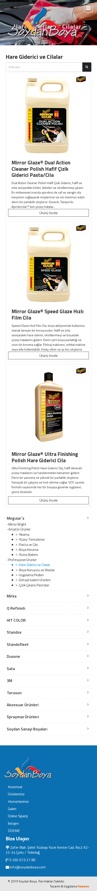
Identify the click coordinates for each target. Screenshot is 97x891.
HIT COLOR (16, 620)
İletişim (13, 823)
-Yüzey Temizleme (31, 539)
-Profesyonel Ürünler (22, 559)
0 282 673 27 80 (22, 860)
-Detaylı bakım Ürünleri (34, 580)
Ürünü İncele (48, 213)
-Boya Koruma (27, 549)
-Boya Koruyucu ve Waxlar (36, 570)
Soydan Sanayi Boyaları (27, 729)
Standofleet (18, 644)
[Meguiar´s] (81, 79)
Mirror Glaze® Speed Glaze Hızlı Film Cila (48, 314)
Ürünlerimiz (16, 794)
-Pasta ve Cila (27, 544)
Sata (11, 669)
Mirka (11, 596)
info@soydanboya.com (28, 867)
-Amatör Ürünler (19, 529)
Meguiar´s (15, 518)
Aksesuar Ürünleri (23, 705)
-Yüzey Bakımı (27, 554)
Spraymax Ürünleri (23, 717)
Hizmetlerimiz (18, 801)
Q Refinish (16, 608)
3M (9, 681)
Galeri (12, 808)
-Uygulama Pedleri (30, 575)
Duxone (13, 656)
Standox (14, 632)
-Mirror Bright (16, 524)
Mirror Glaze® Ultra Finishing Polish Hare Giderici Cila (45, 457)
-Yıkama (23, 534)
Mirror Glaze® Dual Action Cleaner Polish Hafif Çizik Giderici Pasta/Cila (41, 169)
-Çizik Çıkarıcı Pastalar (33, 585)
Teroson (14, 693)
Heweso (83, 886)
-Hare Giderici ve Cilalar (33, 564)
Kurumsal (15, 786)
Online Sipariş (18, 816)
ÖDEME (14, 830)
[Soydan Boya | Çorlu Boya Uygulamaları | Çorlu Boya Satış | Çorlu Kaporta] (43, 22)
